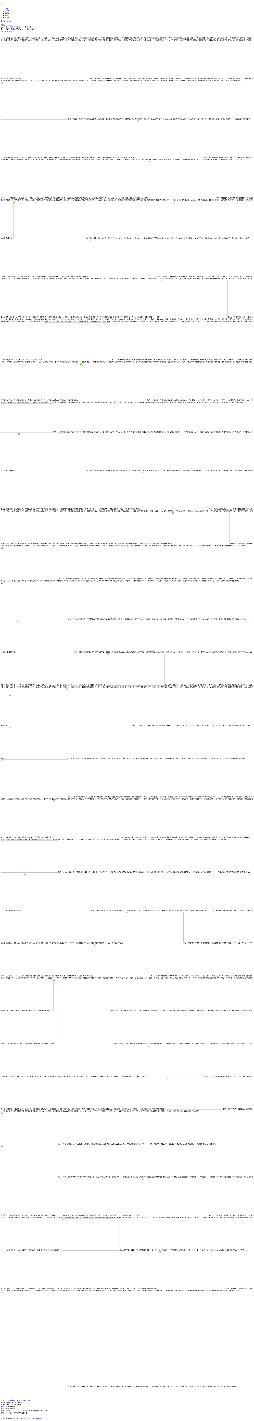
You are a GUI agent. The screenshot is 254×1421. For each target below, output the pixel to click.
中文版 (3, 21)
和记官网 (12, 27)
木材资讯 (20, 27)
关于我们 (7, 1400)
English (8, 21)
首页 (2, 1400)
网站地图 (39, 1418)
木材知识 (14, 1400)
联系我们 (26, 1400)
